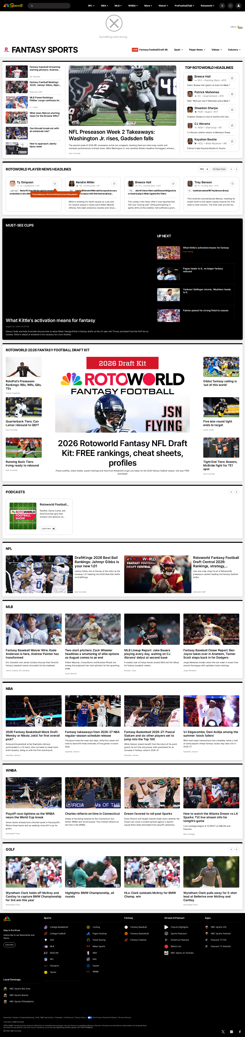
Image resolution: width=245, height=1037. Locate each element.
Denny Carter (208, 430)
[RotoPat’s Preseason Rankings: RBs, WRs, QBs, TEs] (24, 367)
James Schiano (12, 670)
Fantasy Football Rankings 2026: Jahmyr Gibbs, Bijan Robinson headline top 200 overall (44, 83)
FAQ (37, 1017)
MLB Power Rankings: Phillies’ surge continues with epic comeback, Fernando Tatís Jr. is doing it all (45, 99)
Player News (196, 49)
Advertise (7, 1017)
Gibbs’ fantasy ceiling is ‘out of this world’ (220, 383)
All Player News (219, 169)
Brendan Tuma (130, 670)
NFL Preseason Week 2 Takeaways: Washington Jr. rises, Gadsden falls (112, 135)
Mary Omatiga (189, 834)
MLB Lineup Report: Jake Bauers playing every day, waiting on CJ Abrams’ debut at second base (147, 653)
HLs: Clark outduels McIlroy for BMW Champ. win (150, 894)
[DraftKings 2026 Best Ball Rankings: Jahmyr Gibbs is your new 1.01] (39, 574)
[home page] (13, 6)
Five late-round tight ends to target (217, 423)
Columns (233, 49)
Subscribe (9, 945)
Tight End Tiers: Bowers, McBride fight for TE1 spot (220, 465)
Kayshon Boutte (205, 139)
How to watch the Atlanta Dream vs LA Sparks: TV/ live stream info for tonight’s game (210, 817)
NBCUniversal (18, 1022)
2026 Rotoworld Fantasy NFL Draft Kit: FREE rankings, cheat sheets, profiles (122, 453)
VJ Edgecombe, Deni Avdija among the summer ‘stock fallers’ (210, 733)
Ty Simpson (25, 182)
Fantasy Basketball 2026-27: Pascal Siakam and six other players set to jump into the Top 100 (149, 735)
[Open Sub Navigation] (94, 6)
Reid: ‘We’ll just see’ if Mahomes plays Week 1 (208, 101)
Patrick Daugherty (13, 393)
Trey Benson (203, 182)
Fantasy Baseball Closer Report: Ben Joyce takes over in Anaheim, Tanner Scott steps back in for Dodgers (209, 653)
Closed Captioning (27, 1017)
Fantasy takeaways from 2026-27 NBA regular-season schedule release (92, 733)
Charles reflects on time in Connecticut (92, 813)
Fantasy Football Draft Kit (150, 49)
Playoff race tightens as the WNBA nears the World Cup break (30, 815)
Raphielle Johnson (13, 755)
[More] (222, 6)
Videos (215, 49)
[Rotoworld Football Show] (23, 516)
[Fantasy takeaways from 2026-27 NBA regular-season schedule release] (93, 711)
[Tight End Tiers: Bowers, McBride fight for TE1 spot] (221, 448)
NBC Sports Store (47, 1017)
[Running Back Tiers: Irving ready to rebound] (24, 448)
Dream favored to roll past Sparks (148, 813)
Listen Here (46, 528)
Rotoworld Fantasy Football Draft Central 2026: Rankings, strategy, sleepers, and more (216, 561)
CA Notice (113, 1017)
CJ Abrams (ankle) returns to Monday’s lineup (208, 132)
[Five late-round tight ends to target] (221, 407)
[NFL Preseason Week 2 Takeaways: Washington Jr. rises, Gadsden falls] (122, 95)
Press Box (59, 1017)
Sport (177, 49)
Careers (16, 1017)
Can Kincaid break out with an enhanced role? (44, 130)
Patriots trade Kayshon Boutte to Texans (206, 148)
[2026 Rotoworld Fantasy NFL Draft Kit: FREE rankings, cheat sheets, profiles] (122, 395)
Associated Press (13, 833)
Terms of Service (124, 1017)
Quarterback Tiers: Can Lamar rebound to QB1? (22, 423)
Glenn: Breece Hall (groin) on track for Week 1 (208, 85)
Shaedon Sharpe (206, 108)
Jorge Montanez (189, 670)
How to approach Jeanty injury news (43, 145)
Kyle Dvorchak (74, 153)
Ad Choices (68, 1017)
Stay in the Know (11, 930)
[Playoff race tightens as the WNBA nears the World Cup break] (33, 793)
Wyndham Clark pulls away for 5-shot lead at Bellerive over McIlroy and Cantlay (210, 896)
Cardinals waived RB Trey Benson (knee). (211, 190)
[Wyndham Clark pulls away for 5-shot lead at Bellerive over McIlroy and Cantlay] (211, 872)
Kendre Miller (85, 182)
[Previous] (231, 169)
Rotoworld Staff (36, 92)
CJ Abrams (202, 124)
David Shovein (71, 674)
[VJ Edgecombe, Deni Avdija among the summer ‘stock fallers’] (211, 711)
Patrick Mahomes (206, 92)
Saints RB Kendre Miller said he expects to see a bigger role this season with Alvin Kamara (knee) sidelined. (93, 193)
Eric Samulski (35, 77)
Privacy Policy (80, 1017)
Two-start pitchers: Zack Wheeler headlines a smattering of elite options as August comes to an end (92, 653)
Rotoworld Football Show (53, 504)
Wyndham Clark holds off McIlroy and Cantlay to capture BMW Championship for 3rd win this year (33, 896)
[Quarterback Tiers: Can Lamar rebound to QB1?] (24, 407)
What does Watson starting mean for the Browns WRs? (45, 114)
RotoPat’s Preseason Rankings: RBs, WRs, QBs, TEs (24, 384)
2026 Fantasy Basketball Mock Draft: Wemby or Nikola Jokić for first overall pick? (33, 735)
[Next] (236, 169)
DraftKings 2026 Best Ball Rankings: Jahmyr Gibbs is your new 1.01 (97, 561)
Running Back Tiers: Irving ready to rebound (22, 463)
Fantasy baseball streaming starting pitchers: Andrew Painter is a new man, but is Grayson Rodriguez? (45, 68)
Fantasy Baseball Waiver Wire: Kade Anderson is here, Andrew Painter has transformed (32, 653)
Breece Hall (202, 76)
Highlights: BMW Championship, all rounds (89, 894)
